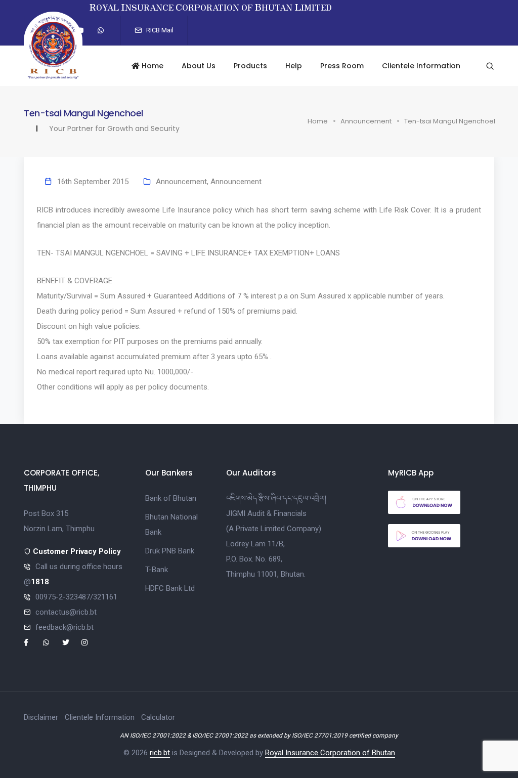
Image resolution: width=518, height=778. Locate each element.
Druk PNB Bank (169, 550)
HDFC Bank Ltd (170, 588)
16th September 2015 (92, 181)
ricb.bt (160, 752)
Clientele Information (421, 66)
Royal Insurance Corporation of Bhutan (330, 752)
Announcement (366, 121)
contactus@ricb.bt (66, 612)
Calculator (158, 717)
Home (151, 66)
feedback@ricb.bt (64, 627)
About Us (198, 66)
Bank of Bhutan (170, 498)
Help (293, 66)
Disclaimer (41, 717)
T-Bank (156, 569)
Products (250, 66)
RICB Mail (159, 30)
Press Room (342, 66)
